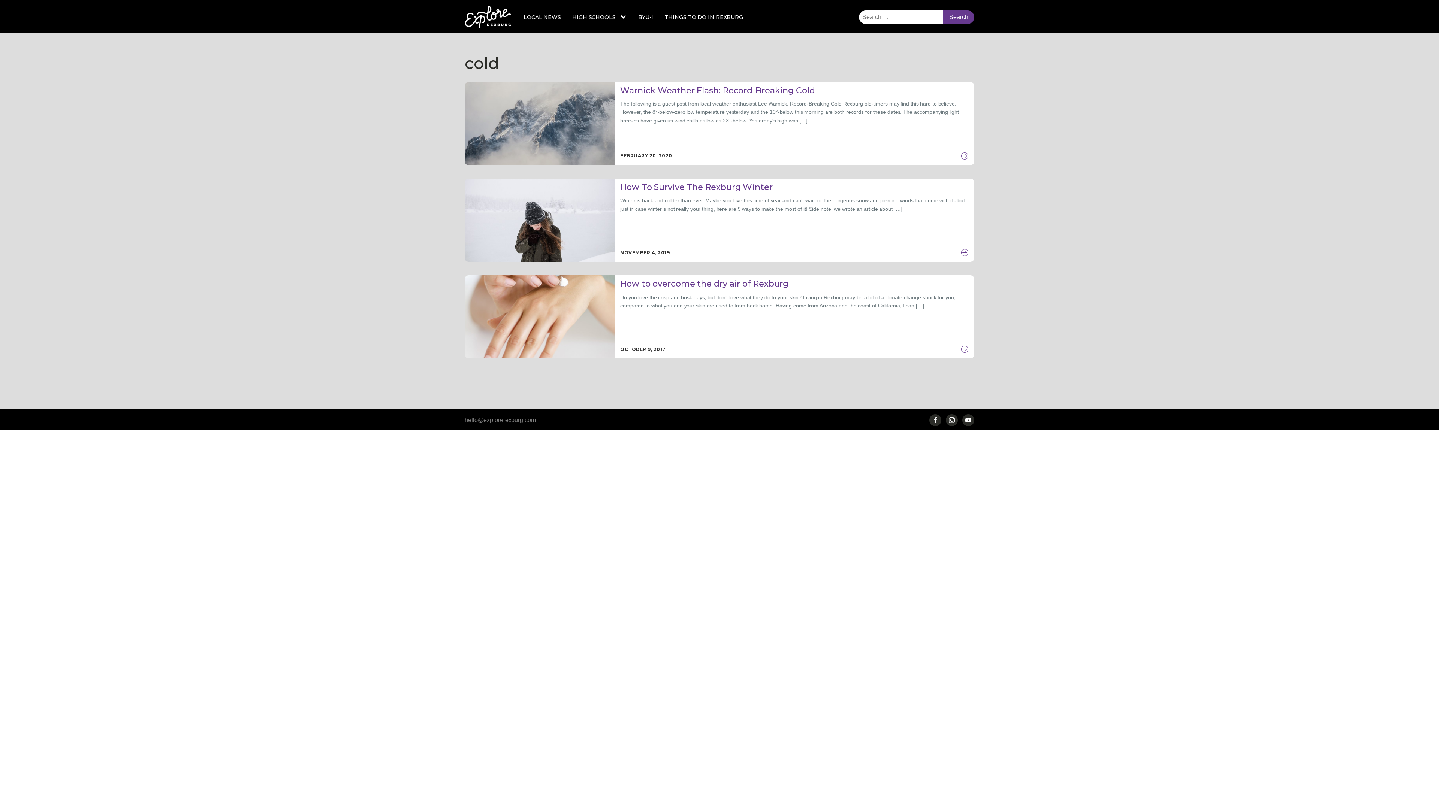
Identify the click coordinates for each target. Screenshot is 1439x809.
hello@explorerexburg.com (500, 420)
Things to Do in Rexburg (703, 17)
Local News (542, 17)
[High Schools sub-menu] (624, 17)
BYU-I (646, 17)
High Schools (594, 17)
